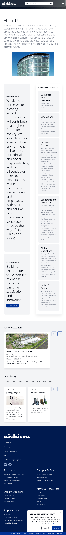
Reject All (46, 528)
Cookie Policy (52, 524)
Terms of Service (40, 533)
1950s (8, 382)
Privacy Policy (51, 533)
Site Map (59, 533)
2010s (45, 382)
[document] (45, 521)
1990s (32, 382)
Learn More (11, 305)
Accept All (56, 528)
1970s (20, 382)
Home (5, 11)
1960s (14, 382)
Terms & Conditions (28, 533)
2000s (39, 382)
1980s (26, 382)
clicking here (50, 108)
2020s (51, 382)
